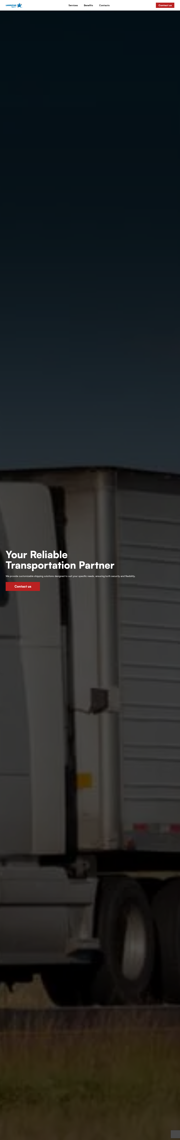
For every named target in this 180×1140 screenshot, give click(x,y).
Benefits (88, 5)
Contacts (104, 5)
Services (73, 5)
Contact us (165, 5)
